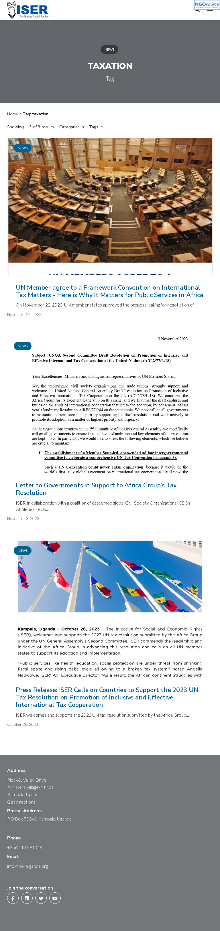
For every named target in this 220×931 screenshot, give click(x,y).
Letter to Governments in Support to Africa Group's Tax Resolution (96, 489)
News (109, 49)
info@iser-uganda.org (27, 866)
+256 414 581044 (24, 847)
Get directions (21, 802)
